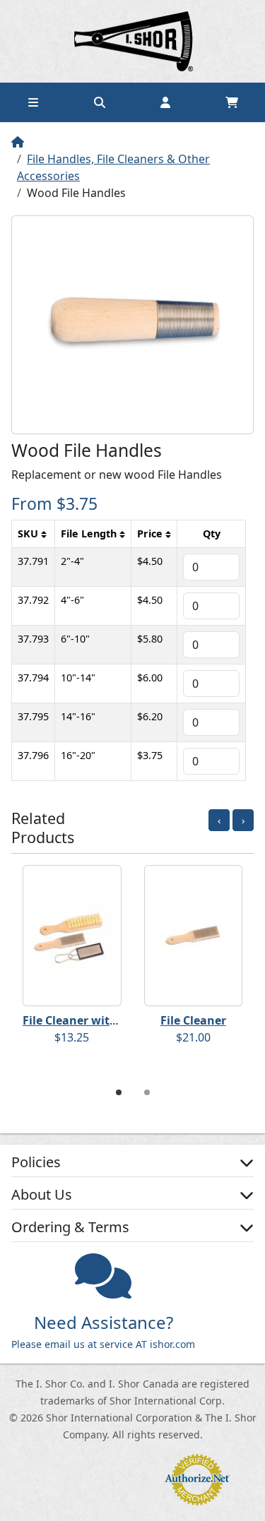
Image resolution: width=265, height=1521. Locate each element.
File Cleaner (193, 1020)
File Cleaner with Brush (88, 1020)
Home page (133, 41)
